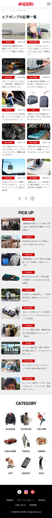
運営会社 (42, 500)
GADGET (26, 473)
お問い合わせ (20, 505)
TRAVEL (26, 451)
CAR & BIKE (10, 451)
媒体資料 (33, 505)
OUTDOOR (26, 429)
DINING (41, 451)
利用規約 (9, 500)
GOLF (41, 473)
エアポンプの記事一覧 (17, 10)
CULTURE (41, 429)
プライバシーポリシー (26, 500)
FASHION (10, 429)
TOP (3, 10)
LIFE (10, 473)
